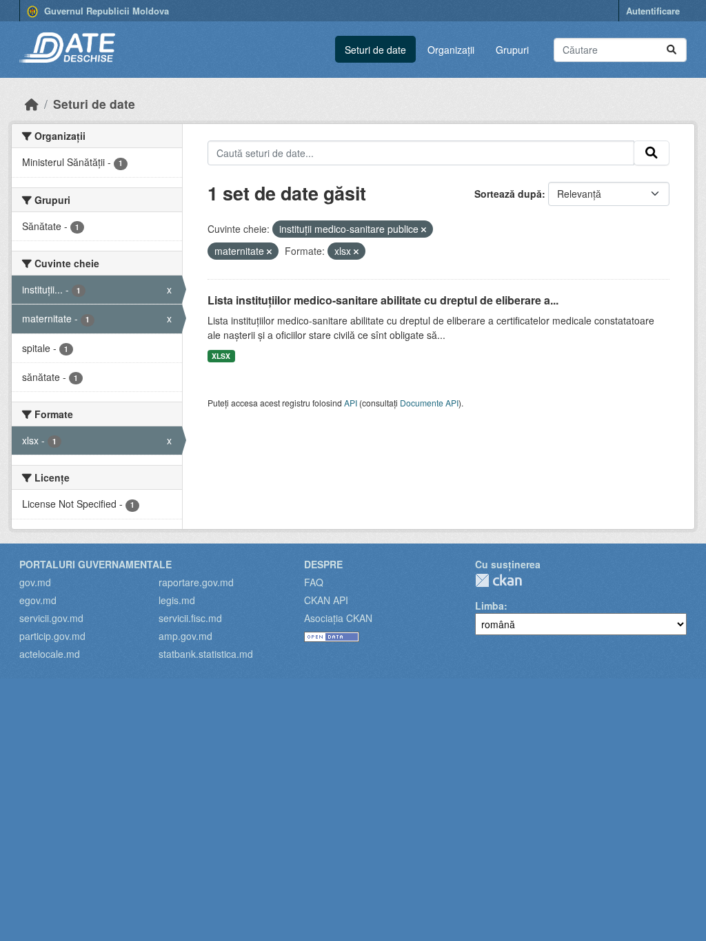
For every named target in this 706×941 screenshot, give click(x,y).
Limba (489, 605)
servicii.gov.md (51, 618)
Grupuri (512, 49)
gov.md (35, 582)
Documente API (429, 403)
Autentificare (653, 10)
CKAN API (326, 600)
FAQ (313, 582)
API (350, 403)
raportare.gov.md (196, 582)
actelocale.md (49, 654)
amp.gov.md (185, 636)
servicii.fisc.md (190, 618)
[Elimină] (423, 229)
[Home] (32, 103)
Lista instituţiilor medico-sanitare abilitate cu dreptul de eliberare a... (383, 300)
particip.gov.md (52, 636)
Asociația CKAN (338, 618)
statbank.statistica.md (206, 654)
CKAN (498, 580)
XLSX (221, 356)
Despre (323, 564)
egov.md (38, 600)
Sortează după (508, 193)
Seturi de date (375, 49)
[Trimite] (671, 50)
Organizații (450, 49)
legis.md (177, 600)
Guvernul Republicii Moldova (105, 10)
